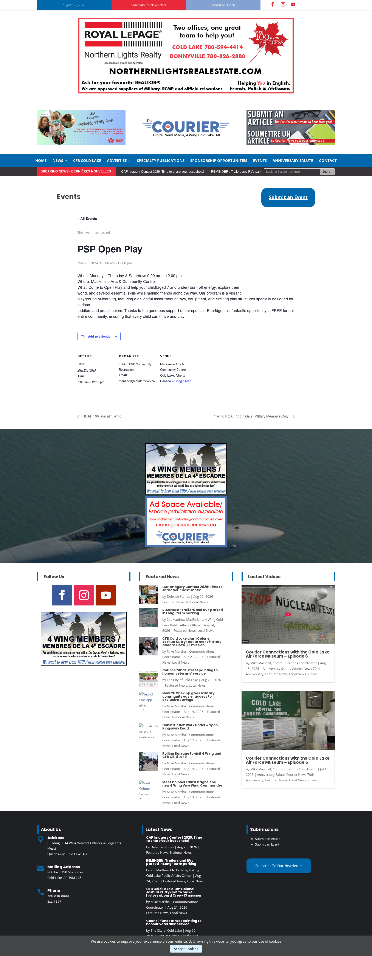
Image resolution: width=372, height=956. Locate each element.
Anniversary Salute (293, 161)
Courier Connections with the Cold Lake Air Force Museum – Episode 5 (288, 760)
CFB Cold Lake (87, 161)
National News (197, 602)
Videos (313, 674)
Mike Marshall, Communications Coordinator (283, 663)
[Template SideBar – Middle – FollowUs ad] (186, 546)
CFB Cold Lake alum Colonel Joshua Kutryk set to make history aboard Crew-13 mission (191, 641)
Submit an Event (267, 844)
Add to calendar (100, 336)
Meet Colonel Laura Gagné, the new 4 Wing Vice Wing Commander (192, 784)
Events (260, 161)
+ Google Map (181, 381)
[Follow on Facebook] (272, 4)
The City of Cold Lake (182, 680)
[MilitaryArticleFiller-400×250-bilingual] (186, 493)
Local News (205, 630)
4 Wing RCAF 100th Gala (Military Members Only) (252, 416)
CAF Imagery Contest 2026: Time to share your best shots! (162, 171)
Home (41, 161)
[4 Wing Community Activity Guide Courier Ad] (81, 144)
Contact (328, 161)
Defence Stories (178, 596)
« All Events (87, 218)
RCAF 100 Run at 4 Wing (101, 416)
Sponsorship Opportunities (218, 161)
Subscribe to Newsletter (148, 5)
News (58, 161)
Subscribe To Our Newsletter (278, 865)
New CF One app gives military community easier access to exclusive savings (188, 696)
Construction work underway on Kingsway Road (190, 727)
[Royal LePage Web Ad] (186, 92)
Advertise (117, 161)
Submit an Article (223, 5)
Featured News (173, 602)
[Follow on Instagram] (283, 4)
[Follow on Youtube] (293, 4)
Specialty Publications (160, 161)
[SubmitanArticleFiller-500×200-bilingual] (290, 144)
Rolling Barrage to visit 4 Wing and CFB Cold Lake (191, 755)
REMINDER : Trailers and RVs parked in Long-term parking (253, 171)
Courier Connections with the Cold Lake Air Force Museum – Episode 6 (288, 654)
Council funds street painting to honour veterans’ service (190, 672)
